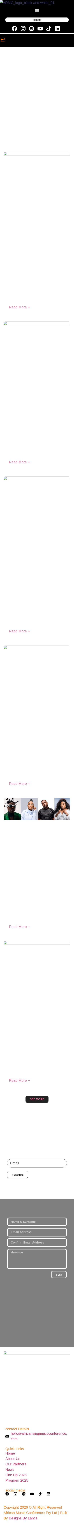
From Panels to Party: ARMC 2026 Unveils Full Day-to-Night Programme (36, 753)
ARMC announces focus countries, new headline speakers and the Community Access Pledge (36, 896)
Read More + (19, 307)
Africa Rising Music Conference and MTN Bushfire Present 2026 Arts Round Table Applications (34, 1049)
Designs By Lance (23, 1518)
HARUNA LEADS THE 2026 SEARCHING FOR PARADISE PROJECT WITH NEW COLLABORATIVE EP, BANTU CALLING (33, 266)
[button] (37, 10)
